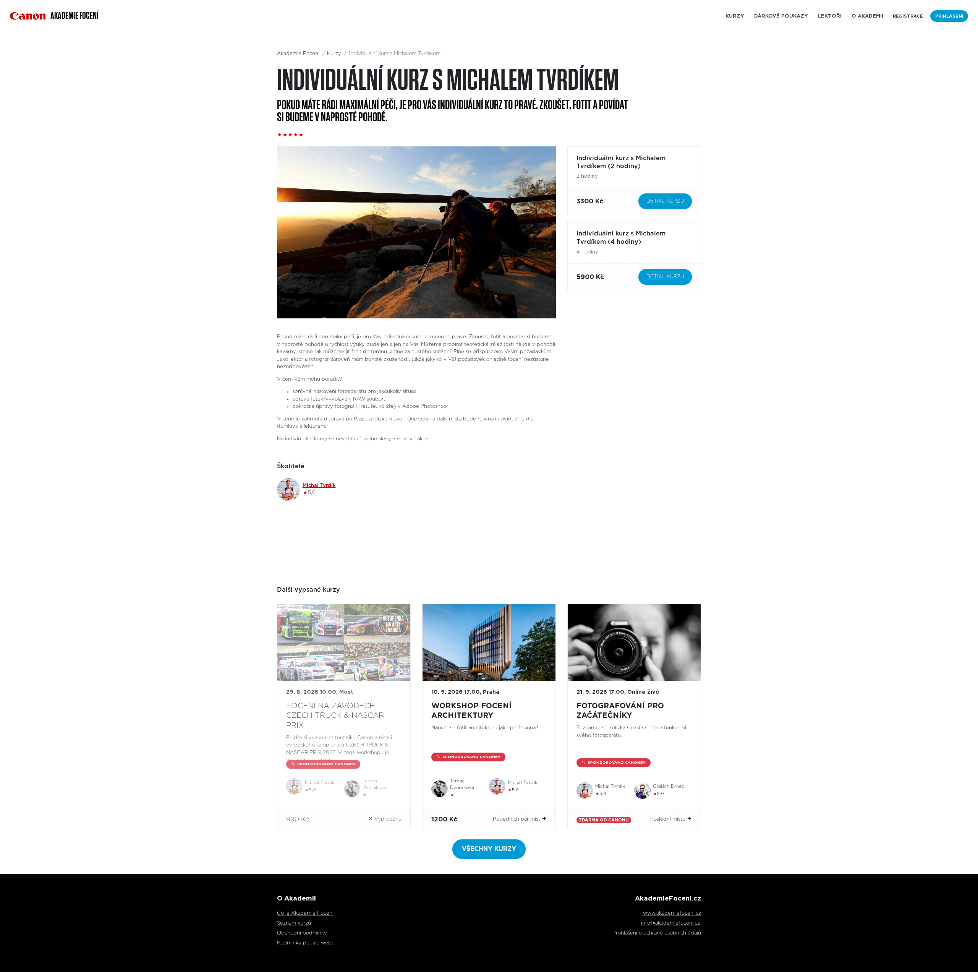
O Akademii (867, 16)
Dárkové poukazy (781, 16)
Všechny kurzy (489, 849)
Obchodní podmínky (302, 933)
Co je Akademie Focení (305, 913)
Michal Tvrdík (319, 485)
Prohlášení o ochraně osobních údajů (656, 933)
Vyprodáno (387, 819)
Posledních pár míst (517, 819)
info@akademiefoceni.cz (670, 923)
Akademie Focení (298, 53)
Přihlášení (949, 16)
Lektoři (830, 16)
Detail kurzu (665, 201)
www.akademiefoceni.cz (672, 913)
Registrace (908, 16)
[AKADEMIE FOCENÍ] (27, 16)
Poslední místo (668, 819)
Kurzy (734, 16)
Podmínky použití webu (306, 943)
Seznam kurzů (294, 923)
